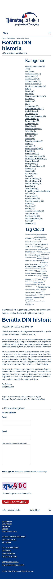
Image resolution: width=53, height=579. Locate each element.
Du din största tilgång (32, 255)
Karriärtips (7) (30, 101)
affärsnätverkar (28, 268)
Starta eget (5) (30, 223)
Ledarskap (45, 277)
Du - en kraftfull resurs (10, 547)
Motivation (40, 282)
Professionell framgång (35, 266)
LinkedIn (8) (29, 203)
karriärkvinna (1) (31, 174)
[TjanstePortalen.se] (24, 26)
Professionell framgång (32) (35, 116)
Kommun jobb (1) (31, 196)
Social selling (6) (31, 213)
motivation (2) (30, 146)
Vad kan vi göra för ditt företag (13, 536)
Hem (3, 38)
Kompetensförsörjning (42, 264)
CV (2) (27, 104)
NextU (42, 246)
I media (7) (29, 221)
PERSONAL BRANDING (32, 260)
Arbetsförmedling (29, 299)
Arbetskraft (27, 273)
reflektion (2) (29, 99)
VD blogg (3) (29, 208)
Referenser (6, 526)
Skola (46, 265)
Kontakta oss (7, 521)
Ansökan (32, 251)
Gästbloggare (41, 274)
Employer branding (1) (33, 84)
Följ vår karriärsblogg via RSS (13, 565)
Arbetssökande (30, 295)
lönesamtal (34, 279)
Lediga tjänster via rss (10, 562)
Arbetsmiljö (39, 256)
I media (42, 260)
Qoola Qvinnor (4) (31, 111)
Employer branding (30, 292)
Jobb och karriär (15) (33, 81)
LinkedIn (40, 279)
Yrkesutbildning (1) (32, 189)
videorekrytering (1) (32, 79)
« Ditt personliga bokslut (11, 510)
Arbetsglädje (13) (31, 76)
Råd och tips (46, 257)
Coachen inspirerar (41, 244)
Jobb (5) (28, 69)
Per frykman (28, 286)
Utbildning (43, 291)
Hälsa (38, 281)
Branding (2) (29, 91)
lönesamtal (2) (30, 169)
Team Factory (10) (32, 119)
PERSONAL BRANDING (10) (36, 159)
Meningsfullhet (37, 237)
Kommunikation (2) (32, 161)
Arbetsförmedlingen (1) (33, 129)
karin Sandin (28, 275)
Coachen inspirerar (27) (33, 218)
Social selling (33, 264)
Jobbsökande (44, 287)
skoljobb (41, 294)
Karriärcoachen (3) (32, 154)
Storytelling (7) (30, 206)
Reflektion (43, 289)
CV (38, 295)
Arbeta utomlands (8, 553)
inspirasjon (28, 279)
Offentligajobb (36, 297)
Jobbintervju (39, 251)
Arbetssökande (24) (32, 198)
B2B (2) (28, 89)
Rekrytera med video (9, 531)
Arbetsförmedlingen (41, 236)
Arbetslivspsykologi (30, 257)
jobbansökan (28, 249)
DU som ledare (40, 271)
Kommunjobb (47, 252)
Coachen (37, 247)
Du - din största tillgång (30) (35, 86)
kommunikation (29, 270)
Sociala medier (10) (32, 216)
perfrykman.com (8, 387)
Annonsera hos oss (9, 540)
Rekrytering (39, 258)
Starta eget (28, 304)
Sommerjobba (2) (31, 134)
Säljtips (35, 281)
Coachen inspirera (45, 254)
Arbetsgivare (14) (31, 164)
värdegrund (33, 273)
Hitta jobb (33, 275)
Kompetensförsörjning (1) (34, 109)
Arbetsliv (29, 238)
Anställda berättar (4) (33, 74)
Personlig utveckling (30, 234)
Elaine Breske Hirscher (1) (35, 166)
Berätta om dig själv (9, 556)
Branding (27, 251)
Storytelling (46, 258)
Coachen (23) (30, 139)
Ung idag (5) (29, 71)
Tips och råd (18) (31, 114)
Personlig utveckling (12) (34, 201)
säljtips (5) (29, 144)
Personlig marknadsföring (32, 289)
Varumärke (43, 237)
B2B (33, 304)
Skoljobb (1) (29, 94)
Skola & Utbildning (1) (33, 179)
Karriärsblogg (11, 38)
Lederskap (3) (30, 186)
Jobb (27, 246)
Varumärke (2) (30, 131)
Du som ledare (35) (32, 121)
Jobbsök (45, 279)
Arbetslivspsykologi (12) (34, 149)
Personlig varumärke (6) (34, 141)
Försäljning (45, 275)
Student (27, 264)
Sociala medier (29, 244)
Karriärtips (39, 276)
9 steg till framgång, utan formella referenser (35, 302)
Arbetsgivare (44, 262)
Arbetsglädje (45, 248)
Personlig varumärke (30, 252)
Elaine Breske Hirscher (36, 249)
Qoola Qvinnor (29, 281)
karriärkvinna (47, 294)
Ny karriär (42, 296)
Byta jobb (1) (30, 151)
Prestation (41, 297)
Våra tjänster (7, 524)
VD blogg (31, 246)
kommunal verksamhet (42, 234)
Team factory (40, 252)
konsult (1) (29, 176)
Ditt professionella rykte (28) (35, 96)
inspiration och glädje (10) (34, 211)
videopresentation (36, 268)
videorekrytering (28, 297)
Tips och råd (38, 240)
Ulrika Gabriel (41, 284)
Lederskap (34, 286)
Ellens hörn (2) (30, 136)
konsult (45, 239)
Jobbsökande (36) (31, 106)
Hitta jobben (6, 550)
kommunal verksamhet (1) (35, 156)
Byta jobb (43, 268)
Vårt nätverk (6, 542)
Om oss (5, 529)
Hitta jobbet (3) (30, 126)
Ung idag (38, 292)
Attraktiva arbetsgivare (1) (35, 66)
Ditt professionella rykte (33, 242)
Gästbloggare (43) (31, 124)
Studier (35, 282)
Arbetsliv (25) (30, 171)
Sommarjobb (43, 281)
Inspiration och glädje (31, 284)
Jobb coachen (45, 249)
